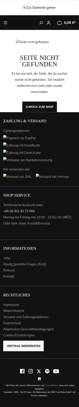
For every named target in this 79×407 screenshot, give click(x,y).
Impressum (11, 304)
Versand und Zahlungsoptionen (25, 317)
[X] (39, 371)
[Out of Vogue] (39, 379)
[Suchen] (41, 23)
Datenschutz (12, 323)
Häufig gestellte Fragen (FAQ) (24, 264)
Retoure (9, 270)
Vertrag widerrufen (23, 346)
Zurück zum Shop (39, 106)
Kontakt (8, 276)
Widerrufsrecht (13, 311)
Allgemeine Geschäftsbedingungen (28, 329)
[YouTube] (56, 371)
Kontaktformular (38, 223)
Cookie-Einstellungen (18, 335)
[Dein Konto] (48, 23)
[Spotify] (47, 371)
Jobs (6, 258)
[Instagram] (30, 371)
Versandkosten (51, 385)
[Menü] (12, 22)
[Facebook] (22, 371)
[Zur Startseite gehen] (39, 7)
